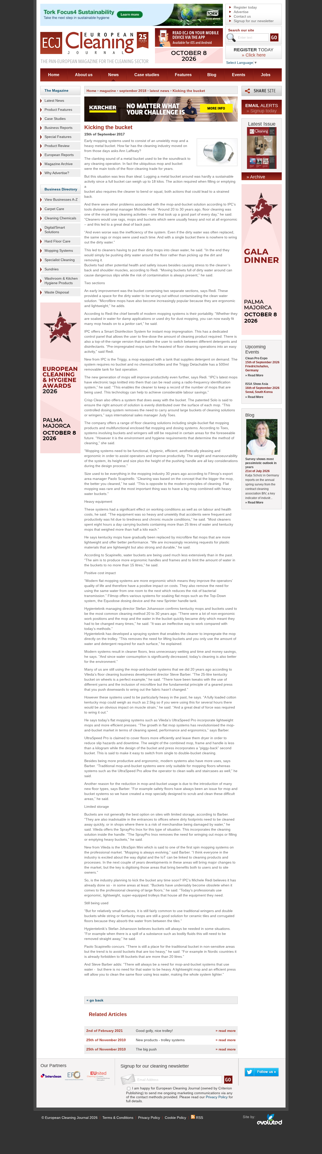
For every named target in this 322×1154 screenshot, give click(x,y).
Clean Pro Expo (256, 358)
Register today (245, 7)
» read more (226, 1031)
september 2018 (132, 91)
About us (84, 75)
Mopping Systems (59, 250)
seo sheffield (263, 1119)
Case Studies (55, 119)
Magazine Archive (59, 164)
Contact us (242, 16)
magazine (108, 91)
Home (53, 75)
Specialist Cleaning (60, 260)
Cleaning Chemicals (60, 218)
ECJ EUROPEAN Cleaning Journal (94, 47)
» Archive (256, 176)
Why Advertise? (57, 173)
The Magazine (56, 90)
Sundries (52, 269)
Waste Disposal (57, 292)
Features (183, 75)
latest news (159, 91)
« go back (95, 1000)
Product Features (58, 110)
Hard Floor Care (57, 241)
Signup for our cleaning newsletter (154, 1066)
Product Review (57, 146)
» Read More (254, 375)
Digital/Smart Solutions (55, 229)
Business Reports (58, 128)
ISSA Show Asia (256, 384)
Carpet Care (54, 209)
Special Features (58, 137)
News (113, 75)
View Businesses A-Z (61, 199)
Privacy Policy (217, 1097)
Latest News (54, 100)
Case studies (146, 75)
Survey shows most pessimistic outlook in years (260, 463)
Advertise (241, 12)
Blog (211, 75)
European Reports (59, 155)
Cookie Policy (175, 1118)
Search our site (241, 30)
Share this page (262, 91)
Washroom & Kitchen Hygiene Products (61, 280)
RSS (199, 1118)
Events (238, 75)
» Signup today (262, 110)
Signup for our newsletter (254, 21)
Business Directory (61, 189)
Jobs (265, 75)
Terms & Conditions (117, 1118)
